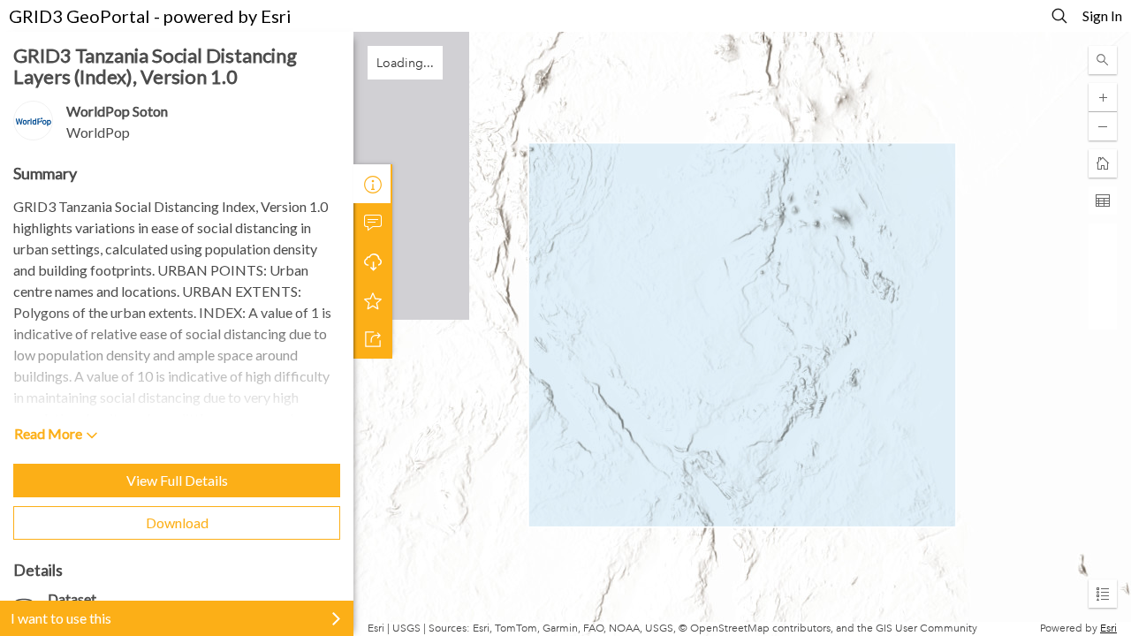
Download (177, 522)
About (372, 183)
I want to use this (61, 618)
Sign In (1102, 15)
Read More (48, 433)
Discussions (372, 222)
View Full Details (177, 480)
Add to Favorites (372, 300)
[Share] (372, 339)
